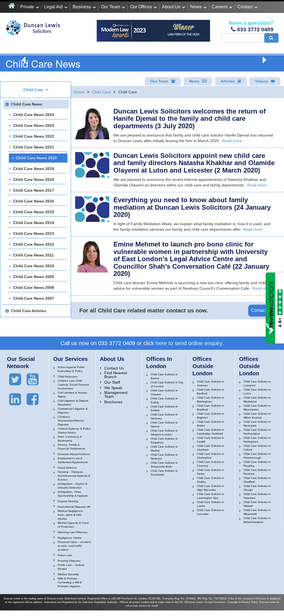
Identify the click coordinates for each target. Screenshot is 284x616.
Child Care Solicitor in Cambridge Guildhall (210, 431)
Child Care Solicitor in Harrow (164, 424)
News (196, 6)
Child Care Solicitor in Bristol (210, 423)
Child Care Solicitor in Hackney (164, 416)
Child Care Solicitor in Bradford (210, 407)
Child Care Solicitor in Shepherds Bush (164, 464)
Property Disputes (69, 560)
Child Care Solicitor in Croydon (164, 392)
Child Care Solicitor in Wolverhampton (257, 520)
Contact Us (262, 310)
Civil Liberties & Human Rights (72, 394)
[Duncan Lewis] (15, 379)
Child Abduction (68, 376)
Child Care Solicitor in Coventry (210, 463)
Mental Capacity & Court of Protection (73, 524)
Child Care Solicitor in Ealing (164, 400)
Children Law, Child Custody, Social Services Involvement (73, 384)
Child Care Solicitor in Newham (164, 456)
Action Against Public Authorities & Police (71, 369)
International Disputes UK (74, 506)
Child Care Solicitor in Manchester (257, 407)
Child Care (101, 92)
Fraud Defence (67, 467)
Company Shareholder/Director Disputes (71, 420)
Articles (227, 81)
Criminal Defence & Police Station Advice (74, 430)
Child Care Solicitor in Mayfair (164, 448)
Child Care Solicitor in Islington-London (164, 432)
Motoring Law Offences (72, 532)
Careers (219, 6)
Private (27, 6)
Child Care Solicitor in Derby (210, 471)
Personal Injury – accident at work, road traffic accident (74, 545)
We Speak (113, 388)
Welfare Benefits (68, 574)
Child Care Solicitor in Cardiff (210, 439)
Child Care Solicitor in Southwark (164, 472)
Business (82, 6)
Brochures (113, 402)
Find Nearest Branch (115, 375)
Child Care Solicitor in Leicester (210, 512)
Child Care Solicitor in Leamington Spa (210, 495)
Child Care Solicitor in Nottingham (257, 439)
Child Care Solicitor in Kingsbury (164, 440)
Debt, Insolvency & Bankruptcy (70, 438)
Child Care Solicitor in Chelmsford (210, 455)
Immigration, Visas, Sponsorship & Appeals (73, 493)
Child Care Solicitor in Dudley (210, 479)
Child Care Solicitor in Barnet (164, 376)
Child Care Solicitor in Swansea (257, 495)
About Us (171, 6)
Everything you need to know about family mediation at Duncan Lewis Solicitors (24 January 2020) (192, 207)
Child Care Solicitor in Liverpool (257, 383)
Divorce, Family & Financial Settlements (71, 446)
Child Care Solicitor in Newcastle (257, 423)
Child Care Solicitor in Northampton (257, 431)
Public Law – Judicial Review (71, 566)
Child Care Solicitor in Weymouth (257, 512)
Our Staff (112, 382)
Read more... (233, 140)
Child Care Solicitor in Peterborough (257, 455)
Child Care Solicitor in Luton (257, 391)
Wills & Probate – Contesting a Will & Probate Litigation (70, 582)
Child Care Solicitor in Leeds (210, 503)
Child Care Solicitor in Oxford (257, 447)
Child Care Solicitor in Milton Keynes (257, 415)
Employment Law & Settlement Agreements (73, 460)
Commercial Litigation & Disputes (73, 410)
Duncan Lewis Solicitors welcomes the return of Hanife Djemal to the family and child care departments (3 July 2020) (189, 118)
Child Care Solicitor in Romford (257, 471)
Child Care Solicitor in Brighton (210, 415)
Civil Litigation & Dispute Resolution (73, 402)
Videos (261, 81)
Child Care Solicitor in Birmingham (210, 399)
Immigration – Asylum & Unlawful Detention (72, 485)
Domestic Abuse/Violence (74, 454)
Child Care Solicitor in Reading (257, 463)
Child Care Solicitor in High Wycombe (210, 487)
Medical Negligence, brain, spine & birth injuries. (70, 514)
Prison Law (65, 555)
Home (79, 92)
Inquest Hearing (68, 501)
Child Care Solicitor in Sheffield (257, 479)
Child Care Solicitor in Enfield (164, 408)
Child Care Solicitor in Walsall (257, 503)
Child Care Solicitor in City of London (167, 384)
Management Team (116, 394)
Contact (245, 6)
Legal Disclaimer (215, 602)
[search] (271, 38)
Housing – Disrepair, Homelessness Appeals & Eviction (74, 475)
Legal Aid (53, 6)
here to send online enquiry (189, 343)
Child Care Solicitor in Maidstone (257, 399)
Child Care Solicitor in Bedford (210, 391)
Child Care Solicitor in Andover (210, 383)
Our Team (110, 6)
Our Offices (141, 6)
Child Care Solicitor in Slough (257, 487)
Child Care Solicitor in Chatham (210, 447)
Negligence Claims (69, 537)
